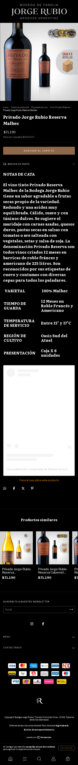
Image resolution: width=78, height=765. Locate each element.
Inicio (6, 107)
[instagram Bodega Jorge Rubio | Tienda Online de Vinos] (32, 623)
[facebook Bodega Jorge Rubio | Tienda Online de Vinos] (43, 623)
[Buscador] (39, 759)
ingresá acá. (62, 725)
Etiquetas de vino (39, 107)
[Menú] (24, 759)
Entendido (67, 748)
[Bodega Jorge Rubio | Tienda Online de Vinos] (10, 759)
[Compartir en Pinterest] (32, 488)
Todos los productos (20, 107)
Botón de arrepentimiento (39, 729)
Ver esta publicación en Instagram (31, 421)
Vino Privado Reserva (60, 107)
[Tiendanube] (39, 737)
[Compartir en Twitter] (23, 488)
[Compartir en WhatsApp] (4, 488)
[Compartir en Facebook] (14, 488)
